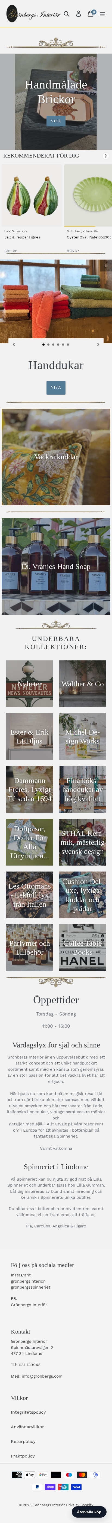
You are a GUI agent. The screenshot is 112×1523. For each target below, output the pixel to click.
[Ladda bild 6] (68, 344)
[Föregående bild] (13, 344)
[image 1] (33, 195)
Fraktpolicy (23, 1456)
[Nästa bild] (98, 344)
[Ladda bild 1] (43, 344)
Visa (56, 121)
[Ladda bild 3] (53, 344)
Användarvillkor (27, 1426)
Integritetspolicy (28, 1412)
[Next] (105, 155)
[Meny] (102, 14)
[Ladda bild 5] (63, 344)
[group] (31, 211)
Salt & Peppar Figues (22, 237)
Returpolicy (23, 1441)
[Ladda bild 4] (58, 344)
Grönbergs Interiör (49, 1505)
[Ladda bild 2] (48, 344)
